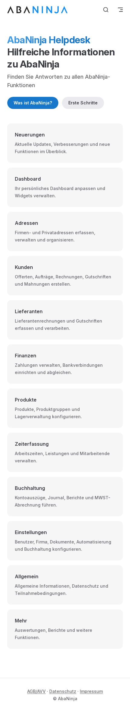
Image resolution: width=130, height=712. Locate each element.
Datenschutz (62, 691)
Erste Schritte (83, 102)
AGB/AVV (36, 691)
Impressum (91, 691)
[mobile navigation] (120, 9)
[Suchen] (106, 9)
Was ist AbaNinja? (33, 102)
